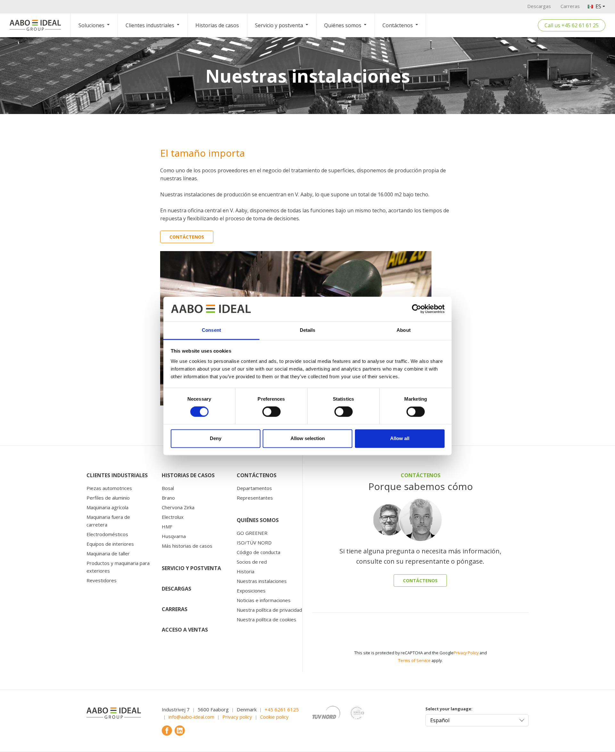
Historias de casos (217, 25)
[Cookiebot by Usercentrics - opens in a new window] (417, 309)
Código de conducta (258, 552)
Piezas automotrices (109, 488)
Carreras (570, 6)
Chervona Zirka (178, 507)
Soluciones (91, 25)
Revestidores (101, 580)
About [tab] (404, 330)
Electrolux (173, 517)
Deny (215, 438)
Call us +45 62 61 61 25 (572, 25)
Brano (168, 498)
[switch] (271, 412)
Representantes (255, 498)
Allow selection (308, 438)
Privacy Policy (466, 653)
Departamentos (254, 488)
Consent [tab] (211, 330)
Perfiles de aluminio (108, 498)
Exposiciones (251, 590)
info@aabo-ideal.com (191, 717)
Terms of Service (414, 660)
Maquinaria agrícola (107, 507)
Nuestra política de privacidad (269, 610)
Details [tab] (308, 330)
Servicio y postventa (279, 25)
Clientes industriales (150, 25)
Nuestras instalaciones (262, 581)
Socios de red (252, 562)
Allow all (399, 438)
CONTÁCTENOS (420, 580)
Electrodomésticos (107, 534)
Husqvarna (174, 536)
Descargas (539, 6)
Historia (245, 571)
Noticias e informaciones (264, 600)
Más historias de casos (187, 546)
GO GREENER (252, 533)
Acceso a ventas (185, 629)
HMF (167, 526)
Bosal (168, 488)
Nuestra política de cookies (266, 619)
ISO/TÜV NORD (254, 542)
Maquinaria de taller (108, 553)
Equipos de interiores (110, 544)
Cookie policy (274, 717)
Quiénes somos (342, 25)
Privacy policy (237, 717)
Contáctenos (397, 25)
